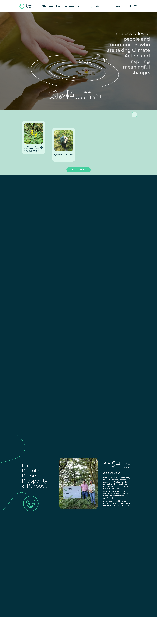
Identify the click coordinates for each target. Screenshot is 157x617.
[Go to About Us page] (119, 473)
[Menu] (135, 6)
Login (118, 6)
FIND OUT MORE (77, 170)
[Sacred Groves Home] (26, 6)
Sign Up (99, 6)
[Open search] (130, 6)
